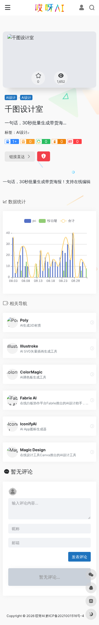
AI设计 (11, 97)
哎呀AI (40, 616)
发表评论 (79, 556)
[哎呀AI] (49, 8)
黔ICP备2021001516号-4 (65, 616)
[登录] (81, 8)
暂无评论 (22, 471)
